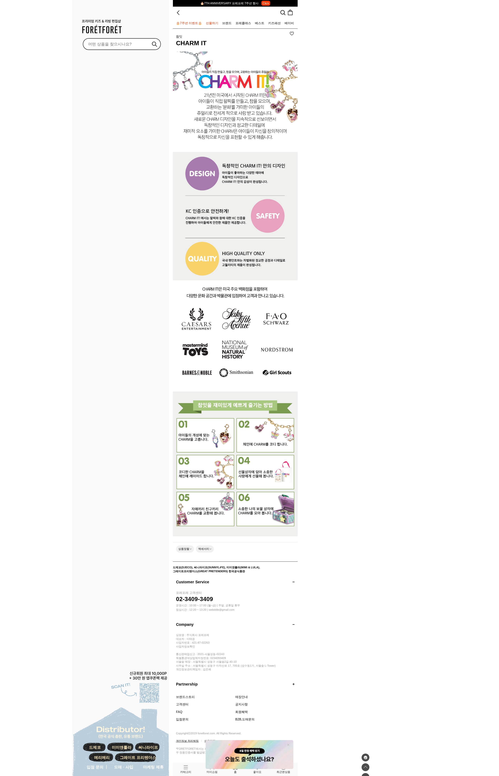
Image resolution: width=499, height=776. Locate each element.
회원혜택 (241, 712)
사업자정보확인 (185, 646)
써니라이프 (148, 747)
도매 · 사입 (123, 767)
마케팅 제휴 (153, 767)
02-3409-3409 (194, 599)
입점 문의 (95, 767)
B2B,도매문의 (245, 719)
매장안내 (241, 697)
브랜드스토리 (185, 697)
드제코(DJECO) (182, 567)
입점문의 (182, 719)
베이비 (289, 23)
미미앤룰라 (121, 747)
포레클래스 (243, 23)
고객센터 (182, 704)
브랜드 (227, 23)
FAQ (179, 712)
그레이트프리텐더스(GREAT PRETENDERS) (200, 571)
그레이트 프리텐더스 (138, 757)
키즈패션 (274, 23)
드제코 (95, 747)
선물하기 (212, 23)
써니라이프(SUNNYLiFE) (209, 567)
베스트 (259, 23)
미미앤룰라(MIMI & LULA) (242, 567)
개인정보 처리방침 (187, 740)
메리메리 (102, 757)
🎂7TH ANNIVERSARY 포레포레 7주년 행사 (234, 3)
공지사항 (241, 704)
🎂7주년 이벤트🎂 (189, 23)
